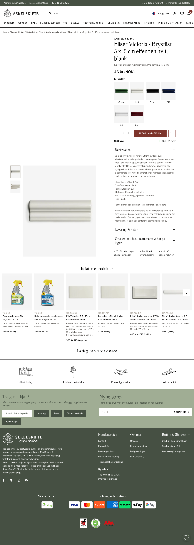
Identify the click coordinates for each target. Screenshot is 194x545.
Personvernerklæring (108, 456)
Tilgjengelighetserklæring (110, 462)
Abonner (180, 412)
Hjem (5, 32)
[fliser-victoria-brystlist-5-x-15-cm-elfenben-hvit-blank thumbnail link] (15, 172)
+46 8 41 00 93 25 (59, 3)
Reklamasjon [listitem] (11, 421)
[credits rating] (109, 523)
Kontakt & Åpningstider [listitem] (17, 413)
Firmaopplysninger (139, 446)
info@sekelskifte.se (38, 3)
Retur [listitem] (56, 413)
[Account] (175, 14)
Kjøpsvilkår (103, 446)
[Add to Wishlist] (172, 133)
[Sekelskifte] (33, 439)
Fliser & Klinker (17, 32)
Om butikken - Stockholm (174, 441)
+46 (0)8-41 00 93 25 (109, 474)
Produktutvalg (137, 456)
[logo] (21, 13)
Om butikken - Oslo (171, 446)
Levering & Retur (106, 451)
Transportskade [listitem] (75, 413)
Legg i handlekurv (150, 133)
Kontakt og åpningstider (173, 451)
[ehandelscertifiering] (95, 523)
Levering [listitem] (41, 413)
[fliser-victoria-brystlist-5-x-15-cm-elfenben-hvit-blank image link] (59, 211)
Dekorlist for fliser (34, 32)
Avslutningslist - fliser (55, 32)
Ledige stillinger (137, 451)
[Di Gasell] (83, 523)
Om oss (134, 441)
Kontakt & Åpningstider (15, 3)
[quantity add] (128, 133)
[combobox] (98, 13)
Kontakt (102, 441)
